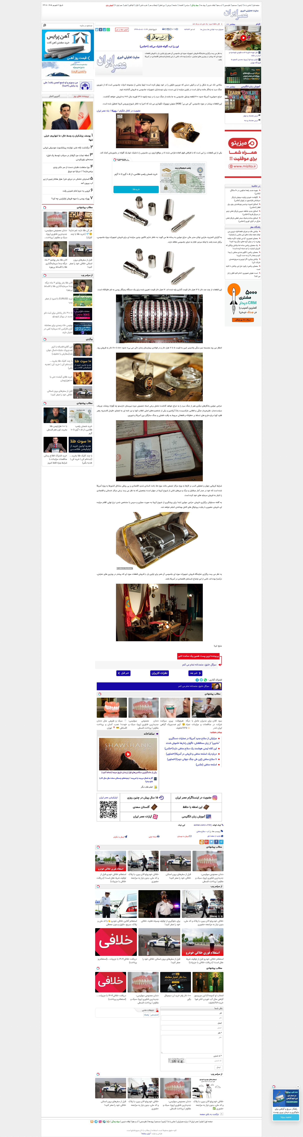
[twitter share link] (96, 29)
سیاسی (187, 5)
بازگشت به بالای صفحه (209, 1114)
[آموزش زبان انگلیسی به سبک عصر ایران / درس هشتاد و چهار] (243, 101)
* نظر (220, 1033)
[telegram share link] (104, 29)
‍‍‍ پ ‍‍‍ (174, 29)
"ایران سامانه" (146, 1133)
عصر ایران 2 (118, 5)
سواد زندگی (195, 5)
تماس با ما (247, 5)
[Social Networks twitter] (201, 680)
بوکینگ (146, 1015)
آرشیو (240, 5)
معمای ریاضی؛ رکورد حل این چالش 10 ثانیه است (243, 268)
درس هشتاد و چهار (250, 116)
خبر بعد (193, 673)
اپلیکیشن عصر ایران (108, 798)
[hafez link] (159, 37)
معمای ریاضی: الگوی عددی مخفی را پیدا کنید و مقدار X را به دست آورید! (244, 254)
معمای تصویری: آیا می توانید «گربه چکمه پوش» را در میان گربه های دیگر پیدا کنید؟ (244, 240)
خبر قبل (125, 673)
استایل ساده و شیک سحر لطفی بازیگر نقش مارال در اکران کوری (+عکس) (243, 220)
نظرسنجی (227, 5)
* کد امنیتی (218, 1056)
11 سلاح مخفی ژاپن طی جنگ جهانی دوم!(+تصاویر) (192, 759)
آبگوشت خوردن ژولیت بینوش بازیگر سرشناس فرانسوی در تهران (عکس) (246, 199)
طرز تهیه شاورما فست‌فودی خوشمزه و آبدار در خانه (245, 54)
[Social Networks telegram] (197, 680)
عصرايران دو (219, 29)
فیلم (125, 5)
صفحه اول (256, 5)
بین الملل (162, 5)
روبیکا (114, 111)
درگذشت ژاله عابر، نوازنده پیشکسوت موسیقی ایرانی (66, 147)
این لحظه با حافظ (192, 807)
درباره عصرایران (182, 1121)
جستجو (234, 5)
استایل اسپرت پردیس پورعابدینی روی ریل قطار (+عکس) (244, 206)
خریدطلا (136, 189)
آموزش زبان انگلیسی (193, 816)
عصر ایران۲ (194, 1121)
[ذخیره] (168, 29)
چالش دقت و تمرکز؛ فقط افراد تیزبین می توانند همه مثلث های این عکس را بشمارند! (244, 233)
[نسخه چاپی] (163, 29)
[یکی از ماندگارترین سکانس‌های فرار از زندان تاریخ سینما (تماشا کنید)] (128, 754)
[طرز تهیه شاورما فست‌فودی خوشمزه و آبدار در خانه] (243, 38)
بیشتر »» (230, 24)
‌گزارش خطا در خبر (122, 30)
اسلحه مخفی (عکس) (206, 765)
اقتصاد (181, 5)
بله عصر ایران (103, 111)
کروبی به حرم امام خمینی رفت (76, 190)
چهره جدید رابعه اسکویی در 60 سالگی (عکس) (245, 192)
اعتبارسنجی (155, 1015)
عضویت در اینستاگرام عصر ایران (193, 798)
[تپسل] (114, 159)
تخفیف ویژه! (286, 1117)
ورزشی (169, 5)
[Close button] (298, 1086)
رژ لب (209, 831)
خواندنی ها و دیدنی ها (207, 29)
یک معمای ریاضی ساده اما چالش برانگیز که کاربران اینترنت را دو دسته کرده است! (243, 247)
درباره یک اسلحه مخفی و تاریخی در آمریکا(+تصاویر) (191, 754)
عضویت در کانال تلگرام (129, 111)
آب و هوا (219, 5)
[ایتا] (201, 842)
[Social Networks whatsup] (205, 680)
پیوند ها (202, 5)
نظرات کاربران (159, 673)
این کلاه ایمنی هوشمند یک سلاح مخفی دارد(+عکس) (191, 749)
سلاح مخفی (200, 831)
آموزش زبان (109, 5)
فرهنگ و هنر (153, 5)
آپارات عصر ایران (142, 816)
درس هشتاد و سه (251, 120)
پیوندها (151, 1121)
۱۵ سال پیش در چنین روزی (142, 798)
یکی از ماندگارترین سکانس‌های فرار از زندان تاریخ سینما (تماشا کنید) (129, 772)
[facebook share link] (100, 29)
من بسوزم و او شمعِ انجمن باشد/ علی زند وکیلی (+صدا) (61, 84)
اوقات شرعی (211, 5)
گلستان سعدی (141, 807)
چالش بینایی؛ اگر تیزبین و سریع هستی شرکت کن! (244, 261)
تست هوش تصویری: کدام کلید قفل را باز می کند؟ (243, 275)
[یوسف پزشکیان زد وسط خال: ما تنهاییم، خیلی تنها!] (68, 115)
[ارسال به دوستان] (166, 29)
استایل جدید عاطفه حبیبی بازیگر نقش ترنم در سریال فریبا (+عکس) (243, 213)
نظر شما (218, 1008)
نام (221, 1013)
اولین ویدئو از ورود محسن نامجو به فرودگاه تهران (246, 61)
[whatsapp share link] (108, 29)
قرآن (137, 5)
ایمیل (220, 1023)
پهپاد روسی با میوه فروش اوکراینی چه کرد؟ (70, 198)
